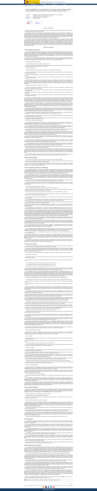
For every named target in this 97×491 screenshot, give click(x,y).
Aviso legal (40, 485)
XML (39, 23)
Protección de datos (50, 485)
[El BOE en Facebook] (48, 487)
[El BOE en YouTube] (53, 487)
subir (71, 483)
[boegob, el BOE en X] (46, 487)
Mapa (37, 485)
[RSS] (43, 487)
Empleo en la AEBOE (70, 485)
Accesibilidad (44, 485)
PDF (30, 23)
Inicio (30, 5)
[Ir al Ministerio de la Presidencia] (32, 2)
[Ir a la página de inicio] (52, 2)
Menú (64, 4)
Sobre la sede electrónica (31, 485)
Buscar (33, 5)
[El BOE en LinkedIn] (51, 487)
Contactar (25, 485)
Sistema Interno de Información (58, 485)
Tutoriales (64, 485)
